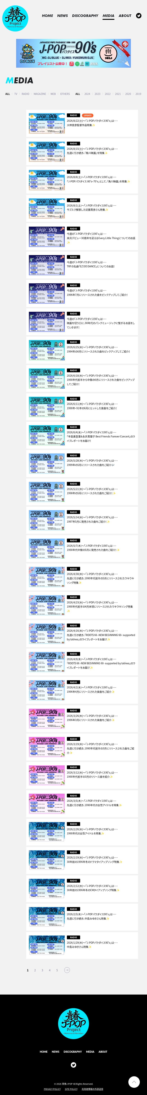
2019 (138, 94)
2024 (87, 94)
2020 (128, 94)
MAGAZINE (40, 94)
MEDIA (108, 15)
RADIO (25, 94)
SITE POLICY (71, 1089)
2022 (108, 94)
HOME (47, 15)
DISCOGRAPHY (85, 15)
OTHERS (65, 94)
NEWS (62, 15)
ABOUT (125, 15)
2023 (97, 94)
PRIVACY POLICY (52, 1089)
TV (15, 94)
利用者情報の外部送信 (92, 1089)
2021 (118, 94)
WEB (53, 94)
